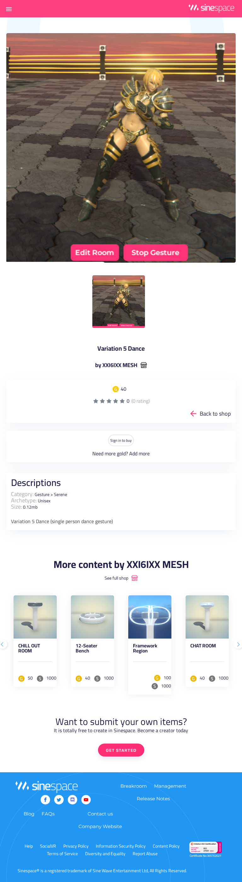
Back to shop (215, 413)
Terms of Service (62, 854)
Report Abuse (145, 854)
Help (29, 846)
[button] (8, 8)
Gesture (42, 494)
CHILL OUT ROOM (29, 649)
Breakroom (133, 786)
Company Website (100, 826)
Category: (22, 494)
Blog (29, 814)
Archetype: (24, 500)
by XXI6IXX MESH (116, 365)
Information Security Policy (121, 846)
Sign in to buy (121, 440)
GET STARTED (121, 750)
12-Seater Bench (86, 649)
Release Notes (153, 799)
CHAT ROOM (203, 646)
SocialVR (48, 846)
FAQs (48, 814)
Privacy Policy (76, 846)
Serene (60, 494)
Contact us (100, 814)
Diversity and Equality (105, 854)
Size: (16, 506)
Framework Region (145, 649)
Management (170, 786)
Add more (139, 453)
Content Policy (166, 846)
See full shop (116, 578)
